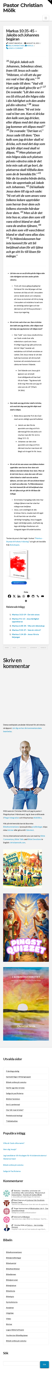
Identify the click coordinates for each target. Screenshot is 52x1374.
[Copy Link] (38, 596)
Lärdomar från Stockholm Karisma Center (28, 1201)
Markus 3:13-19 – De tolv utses (26, 614)
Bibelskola (10, 1291)
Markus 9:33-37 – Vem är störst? (26, 630)
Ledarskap (33, 647)
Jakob (7, 647)
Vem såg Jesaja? (9, 1149)
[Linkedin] (19, 596)
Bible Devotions (34, 839)
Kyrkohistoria (11, 1302)
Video (8, 1318)
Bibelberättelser (13, 1269)
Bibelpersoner (12, 1280)
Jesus (14, 647)
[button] (46, 18)
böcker (10, 830)
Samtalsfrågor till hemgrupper (18, 1077)
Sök (44, 1364)
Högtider (10, 1313)
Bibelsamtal (11, 1263)
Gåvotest (30, 830)
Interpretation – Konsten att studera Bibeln (26, 1195)
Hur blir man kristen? (14, 1110)
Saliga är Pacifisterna (12, 1171)
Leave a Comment (15, 48)
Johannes (23, 647)
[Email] (42, 596)
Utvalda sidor (12, 1059)
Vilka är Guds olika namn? (13, 1143)
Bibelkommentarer (15, 46)
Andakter (10, 1307)
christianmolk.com (17, 842)
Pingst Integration (11, 817)
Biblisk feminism (13, 1099)
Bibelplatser (11, 1285)
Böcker (9, 1324)
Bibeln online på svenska (16, 1082)
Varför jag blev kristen (15, 1088)
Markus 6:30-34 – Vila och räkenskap (28, 626)
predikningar (37, 827)
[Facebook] (9, 596)
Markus (29, 46)
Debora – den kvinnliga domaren (27, 1226)
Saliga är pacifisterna (14, 1093)
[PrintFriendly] (33, 596)
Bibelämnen (11, 1274)
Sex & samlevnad (13, 1104)
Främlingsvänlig (12, 1071)
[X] (14, 596)
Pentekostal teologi (14, 1115)
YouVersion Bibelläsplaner (17, 1335)
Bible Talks (19, 839)
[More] (26, 601)
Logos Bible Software (15, 1330)
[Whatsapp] (24, 596)
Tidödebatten (12, 1121)
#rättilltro (37, 817)
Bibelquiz (26, 1217)
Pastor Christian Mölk (23, 8)
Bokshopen (14, 545)
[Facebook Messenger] (28, 596)
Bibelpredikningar (13, 1258)
